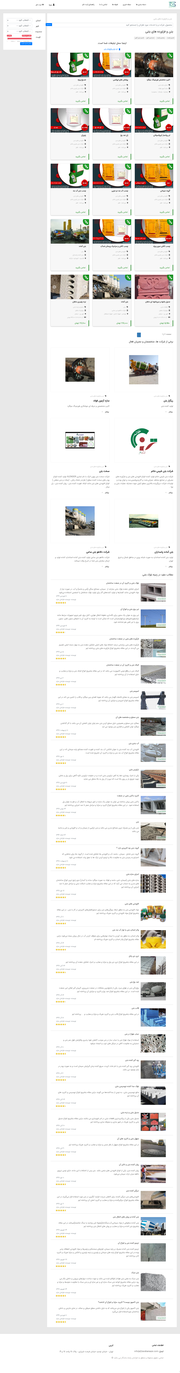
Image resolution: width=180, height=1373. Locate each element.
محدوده (39, 31)
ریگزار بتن (168, 401)
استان (38, 20)
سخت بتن (104, 471)
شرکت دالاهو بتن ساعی (119, 310)
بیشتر (170, 411)
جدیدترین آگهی (150, 38)
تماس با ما (103, 4)
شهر (37, 26)
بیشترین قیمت (161, 38)
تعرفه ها (115, 4)
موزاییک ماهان (163, 310)
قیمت (38, 37)
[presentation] (54, 231)
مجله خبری (127, 4)
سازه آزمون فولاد (163, 88)
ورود (50, 4)
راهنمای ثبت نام (88, 4)
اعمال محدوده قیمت (26, 44)
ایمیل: (161, 1351)
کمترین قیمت (170, 38)
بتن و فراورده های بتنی (162, 19)
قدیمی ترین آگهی (139, 38)
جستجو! (49, 25)
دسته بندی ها (141, 4)
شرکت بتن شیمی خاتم (119, 88)
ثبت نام (39, 4)
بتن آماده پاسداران (78, 255)
